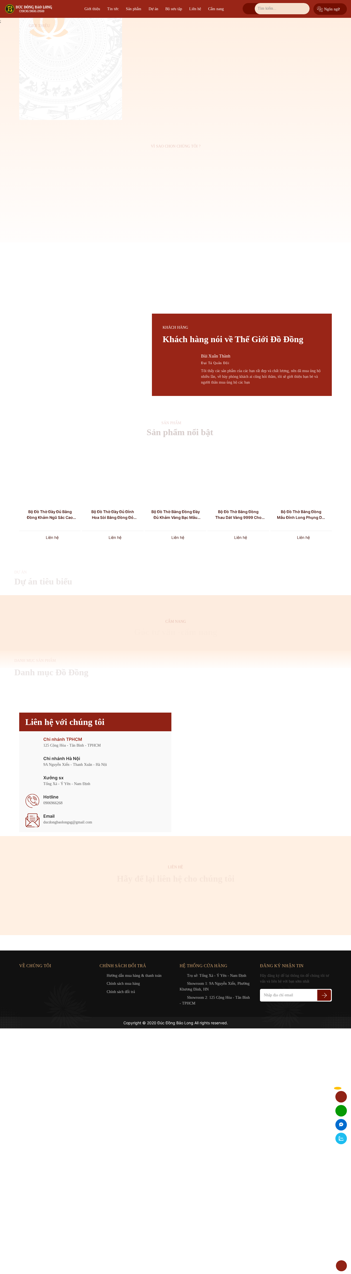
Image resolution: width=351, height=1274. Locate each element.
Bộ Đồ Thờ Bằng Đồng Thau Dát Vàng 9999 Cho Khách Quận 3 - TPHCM (238, 514)
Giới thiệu (92, 9)
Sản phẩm (133, 9)
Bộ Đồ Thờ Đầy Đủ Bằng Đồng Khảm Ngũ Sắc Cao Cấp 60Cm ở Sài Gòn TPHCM (50, 514)
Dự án (153, 9)
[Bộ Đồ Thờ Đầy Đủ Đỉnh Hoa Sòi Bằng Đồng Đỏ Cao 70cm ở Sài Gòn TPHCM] (112, 474)
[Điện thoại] (341, 1110)
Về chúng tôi (45, 102)
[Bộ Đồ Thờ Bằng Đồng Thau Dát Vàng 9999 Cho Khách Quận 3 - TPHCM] (238, 474)
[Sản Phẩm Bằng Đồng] (29, 8)
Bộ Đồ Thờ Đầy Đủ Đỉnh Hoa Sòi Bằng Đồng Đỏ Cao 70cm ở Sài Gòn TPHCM (112, 514)
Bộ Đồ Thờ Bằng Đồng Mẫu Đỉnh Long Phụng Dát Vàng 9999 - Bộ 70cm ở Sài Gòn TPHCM (301, 514)
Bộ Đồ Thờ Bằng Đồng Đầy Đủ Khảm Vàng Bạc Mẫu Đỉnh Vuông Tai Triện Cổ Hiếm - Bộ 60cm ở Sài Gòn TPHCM (175, 514)
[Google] (28, 975)
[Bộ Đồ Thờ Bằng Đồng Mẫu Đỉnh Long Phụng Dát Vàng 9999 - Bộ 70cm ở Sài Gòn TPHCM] (301, 474)
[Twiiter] (36, 975)
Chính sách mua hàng (123, 983)
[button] (146, 389)
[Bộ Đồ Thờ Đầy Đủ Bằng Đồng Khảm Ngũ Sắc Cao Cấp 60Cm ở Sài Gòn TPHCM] (50, 474)
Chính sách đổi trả (121, 992)
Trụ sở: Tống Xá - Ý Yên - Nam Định (216, 976)
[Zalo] (341, 1138)
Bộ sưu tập (173, 9)
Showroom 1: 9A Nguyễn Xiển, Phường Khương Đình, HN (215, 986)
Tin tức (113, 9)
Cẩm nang (216, 9)
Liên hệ (195, 9)
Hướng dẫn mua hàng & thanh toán (134, 976)
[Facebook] (20, 975)
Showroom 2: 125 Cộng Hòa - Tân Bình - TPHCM (215, 1000)
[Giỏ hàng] (341, 1096)
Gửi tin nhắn (175, 915)
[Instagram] (44, 975)
